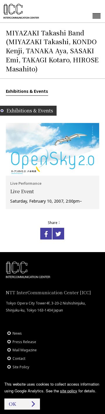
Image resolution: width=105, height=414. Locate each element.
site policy (68, 391)
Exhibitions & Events (27, 91)
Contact (19, 358)
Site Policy (21, 367)
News (17, 333)
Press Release (24, 341)
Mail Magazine (25, 350)
